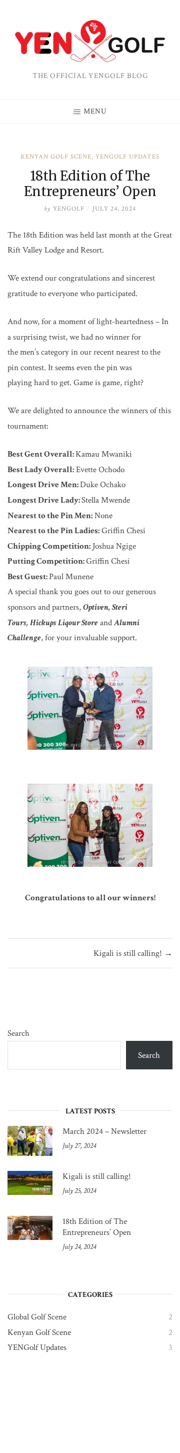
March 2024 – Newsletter (104, 1131)
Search (19, 1033)
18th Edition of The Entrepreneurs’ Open (96, 1227)
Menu (95, 111)
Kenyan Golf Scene (56, 157)
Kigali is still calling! (96, 1176)
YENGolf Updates (128, 157)
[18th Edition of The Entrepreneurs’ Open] (30, 1231)
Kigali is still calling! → (133, 953)
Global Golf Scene (37, 1316)
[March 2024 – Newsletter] (30, 1141)
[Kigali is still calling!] (30, 1186)
